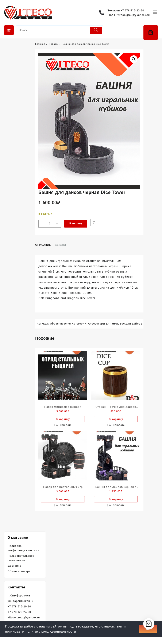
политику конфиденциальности (51, 631)
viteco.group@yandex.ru (133, 14)
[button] (134, 59)
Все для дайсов (131, 323)
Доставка (14, 565)
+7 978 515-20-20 (132, 10)
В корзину (75, 223)
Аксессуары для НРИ (103, 323)
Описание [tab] (43, 244)
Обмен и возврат (20, 571)
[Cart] (150, 32)
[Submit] (96, 30)
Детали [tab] (60, 244)
